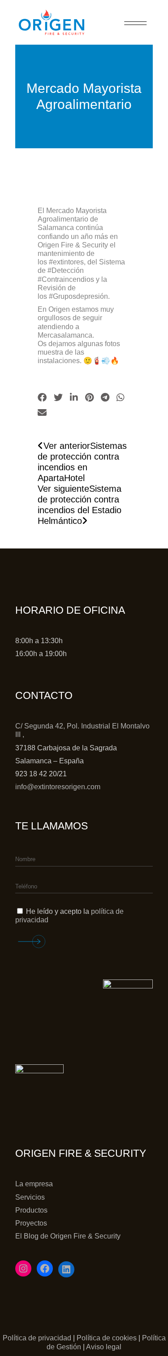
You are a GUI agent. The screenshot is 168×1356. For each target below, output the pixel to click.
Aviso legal (103, 1347)
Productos (31, 1210)
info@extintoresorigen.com (57, 787)
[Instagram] (23, 1268)
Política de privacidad (37, 1338)
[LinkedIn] (66, 1269)
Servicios (30, 1197)
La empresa (34, 1184)
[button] (42, 397)
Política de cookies (107, 1338)
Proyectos (31, 1223)
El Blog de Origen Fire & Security (68, 1236)
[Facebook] (45, 1268)
